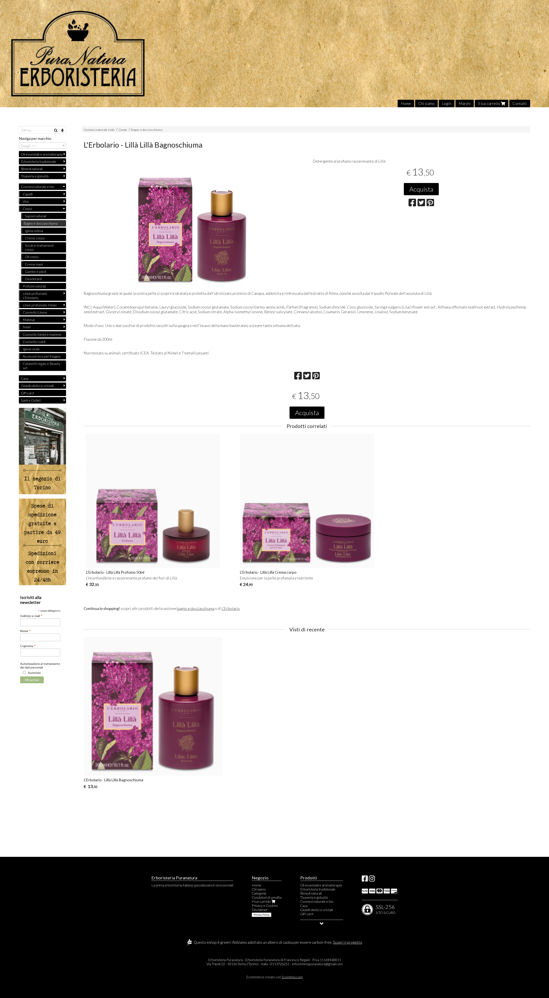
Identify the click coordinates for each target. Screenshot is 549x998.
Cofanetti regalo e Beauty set (41, 365)
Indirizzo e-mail (31, 616)
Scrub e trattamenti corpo (39, 247)
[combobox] (42, 145)
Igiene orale (31, 349)
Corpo (123, 130)
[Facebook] (365, 880)
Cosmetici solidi (34, 342)
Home (406, 103)
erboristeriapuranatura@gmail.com (317, 964)
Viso (26, 201)
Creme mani (34, 264)
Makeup (29, 320)
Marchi (465, 103)
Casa (24, 378)
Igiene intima (34, 231)
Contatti (520, 103)
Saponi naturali (35, 216)
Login (446, 103)
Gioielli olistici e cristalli (37, 386)
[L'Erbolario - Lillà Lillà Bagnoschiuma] (192, 225)
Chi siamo (426, 103)
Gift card (27, 393)
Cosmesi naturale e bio (99, 130)
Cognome (28, 646)
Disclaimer (259, 909)
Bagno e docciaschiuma (146, 130)
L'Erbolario (231, 608)
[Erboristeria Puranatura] (274, 53)
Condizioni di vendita (267, 897)
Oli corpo (31, 257)
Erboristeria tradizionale (38, 161)
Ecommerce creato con (274, 977)
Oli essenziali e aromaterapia (42, 154)
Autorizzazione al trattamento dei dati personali (40, 665)
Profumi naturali (34, 286)
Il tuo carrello (489, 103)
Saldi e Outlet (31, 400)
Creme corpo (35, 238)
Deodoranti (33, 279)
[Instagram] (372, 880)
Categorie (259, 893)
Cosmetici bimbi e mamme (42, 334)
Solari (27, 327)
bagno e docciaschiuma (195, 608)
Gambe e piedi (35, 271)
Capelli (28, 194)
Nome (25, 631)
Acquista (421, 189)
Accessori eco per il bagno (41, 356)
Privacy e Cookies (265, 905)
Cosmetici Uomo (35, 312)
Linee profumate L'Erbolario (35, 295)
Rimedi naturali (31, 169)
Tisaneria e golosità (34, 176)
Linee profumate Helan (40, 305)
